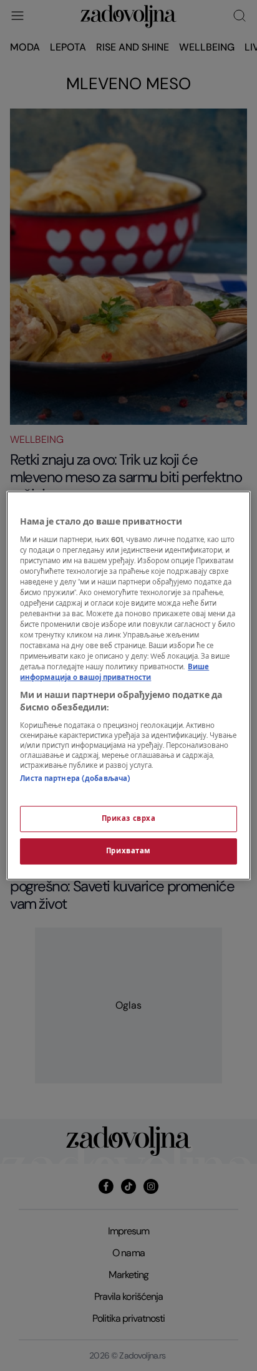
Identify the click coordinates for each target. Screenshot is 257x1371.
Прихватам (128, 851)
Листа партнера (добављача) (75, 778)
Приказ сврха (129, 818)
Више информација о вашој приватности (114, 672)
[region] (128, 685)
